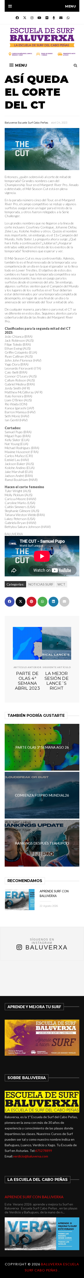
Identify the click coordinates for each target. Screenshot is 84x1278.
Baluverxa (46, 947)
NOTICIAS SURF (40, 584)
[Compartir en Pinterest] (31, 602)
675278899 (43, 1151)
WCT (61, 584)
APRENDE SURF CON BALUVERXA (34, 1196)
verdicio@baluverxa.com (30, 1156)
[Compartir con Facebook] (9, 602)
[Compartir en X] (20, 602)
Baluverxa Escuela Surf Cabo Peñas (26, 122)
